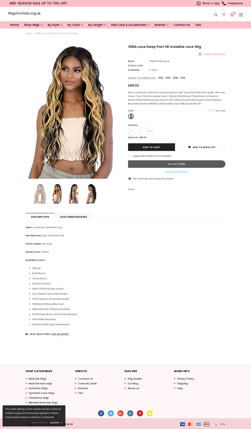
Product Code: (135, 65)
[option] (74, 112)
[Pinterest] (140, 413)
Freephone (234, 3)
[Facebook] (101, 413)
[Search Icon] (215, 14)
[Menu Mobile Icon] (241, 15)
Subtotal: (133, 137)
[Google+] (120, 413)
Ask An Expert (60, 334)
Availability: (134, 69)
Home (29, 33)
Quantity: (133, 125)
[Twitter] (111, 413)
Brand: (131, 61)
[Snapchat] (150, 413)
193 (134, 178)
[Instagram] (130, 413)
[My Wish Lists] (223, 14)
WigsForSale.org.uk (24, 13)
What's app (210, 3)
